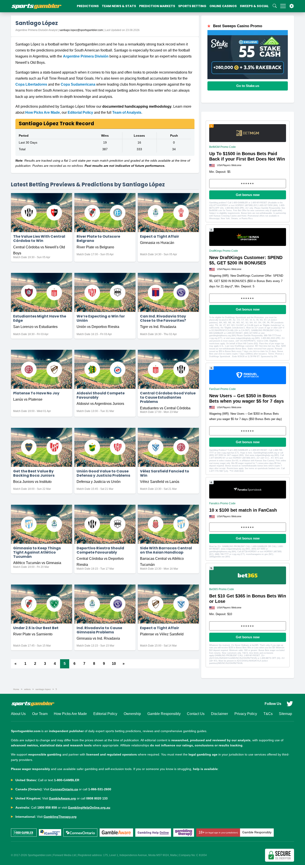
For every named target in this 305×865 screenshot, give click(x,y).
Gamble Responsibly (164, 714)
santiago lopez (43, 689)
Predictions (88, 6)
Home (16, 689)
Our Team (40, 714)
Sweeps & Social (254, 6)
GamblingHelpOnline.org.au (89, 807)
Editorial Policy (80, 112)
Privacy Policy (245, 714)
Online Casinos (223, 6)
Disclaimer (219, 714)
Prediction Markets (157, 6)
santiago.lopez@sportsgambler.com (81, 30)
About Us (18, 714)
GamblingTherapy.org (60, 816)
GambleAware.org (62, 798)
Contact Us (196, 714)
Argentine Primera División (86, 56)
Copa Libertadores (31, 84)
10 (114, 663)
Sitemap (285, 714)
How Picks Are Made (42, 112)
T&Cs (268, 714)
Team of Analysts (126, 112)
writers (27, 689)
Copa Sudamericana (78, 84)
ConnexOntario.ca (64, 789)
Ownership (132, 714)
